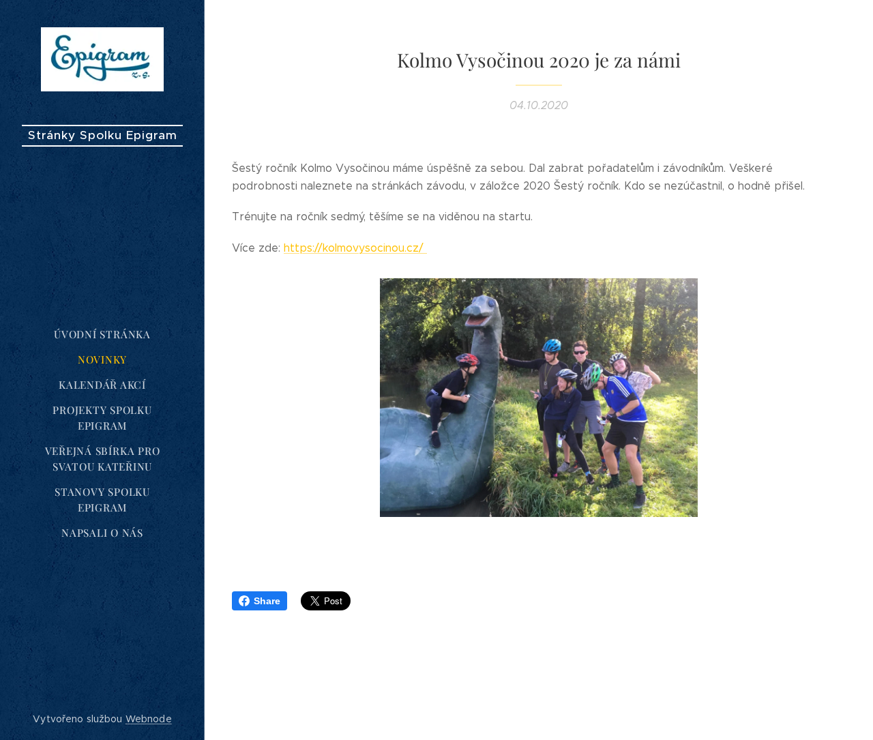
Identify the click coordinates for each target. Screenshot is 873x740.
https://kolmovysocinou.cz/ (355, 247)
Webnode (148, 719)
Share (267, 600)
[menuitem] (102, 334)
